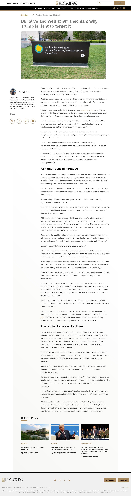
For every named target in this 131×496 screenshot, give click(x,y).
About (8, 3)
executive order (87, 110)
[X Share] (12, 122)
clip (42, 317)
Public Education (39, 8)
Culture (48, 8)
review (52, 121)
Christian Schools (92, 8)
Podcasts (15, 3)
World (82, 8)
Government (56, 8)
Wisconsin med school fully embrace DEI (32, 448)
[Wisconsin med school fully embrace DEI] (35, 432)
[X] (116, 8)
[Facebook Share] (19, 122)
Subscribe (119, 3)
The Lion (31, 3)
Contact (23, 3)
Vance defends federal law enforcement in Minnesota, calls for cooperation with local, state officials (94, 450)
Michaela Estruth (90, 457)
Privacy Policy (124, 487)
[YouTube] (123, 8)
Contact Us (110, 480)
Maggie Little (25, 92)
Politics (76, 8)
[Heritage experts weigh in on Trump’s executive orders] (65, 432)
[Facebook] (113, 8)
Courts (64, 8)
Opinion (70, 8)
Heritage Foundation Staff (65, 453)
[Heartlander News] (65, 3)
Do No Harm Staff (31, 453)
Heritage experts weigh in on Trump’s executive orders (63, 448)
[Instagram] (119, 8)
